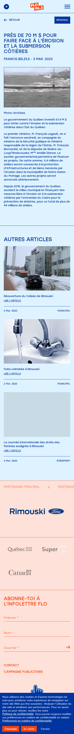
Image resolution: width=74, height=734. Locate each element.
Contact (11, 665)
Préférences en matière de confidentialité (27, 720)
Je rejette (29, 728)
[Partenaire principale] (37, 527)
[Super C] (54, 549)
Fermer (45, 728)
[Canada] (20, 572)
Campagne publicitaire (23, 672)
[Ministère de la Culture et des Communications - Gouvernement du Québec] (20, 549)
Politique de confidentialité (18, 713)
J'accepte (11, 728)
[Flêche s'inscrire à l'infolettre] (68, 648)
